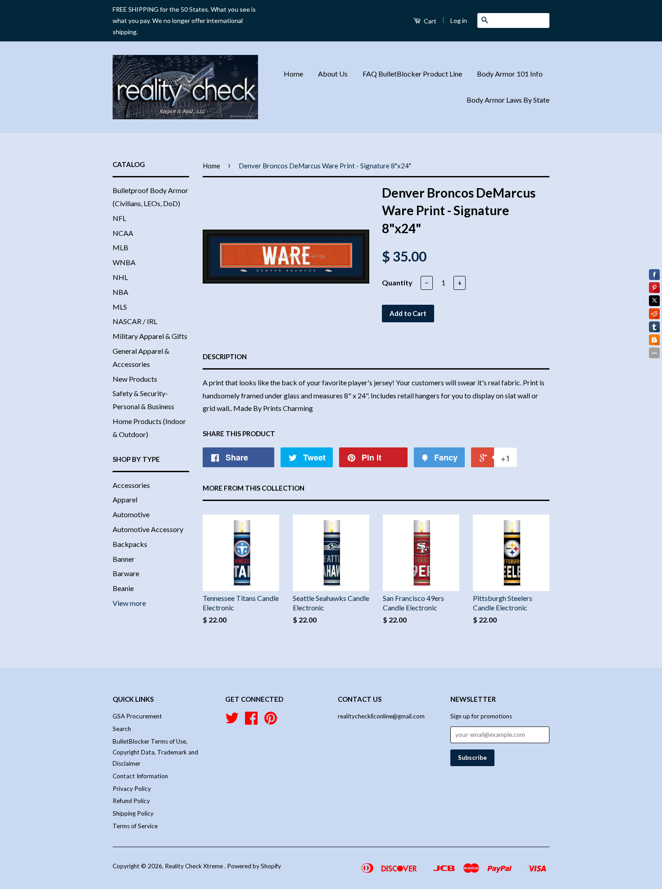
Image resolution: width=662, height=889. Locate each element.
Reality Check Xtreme (194, 866)
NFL (119, 218)
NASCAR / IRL (135, 321)
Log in (458, 20)
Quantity (397, 282)
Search (122, 728)
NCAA (123, 233)
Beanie (123, 588)
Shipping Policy (133, 813)
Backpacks (130, 544)
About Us (333, 73)
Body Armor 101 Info (510, 73)
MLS (120, 306)
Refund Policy (131, 800)
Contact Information (140, 776)
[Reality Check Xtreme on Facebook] (251, 721)
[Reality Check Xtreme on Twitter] (232, 721)
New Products (135, 379)
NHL (120, 277)
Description (225, 356)
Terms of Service (135, 826)
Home (293, 73)
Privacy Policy (132, 788)
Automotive (131, 514)
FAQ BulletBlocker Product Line (412, 73)
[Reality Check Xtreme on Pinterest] (270, 721)
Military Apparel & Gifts (150, 336)
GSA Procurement (137, 716)
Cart (429, 21)
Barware (126, 573)
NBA (120, 292)
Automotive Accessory (148, 529)
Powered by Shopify (254, 866)
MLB (120, 247)
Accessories (131, 485)
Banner (124, 559)
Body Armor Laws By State (508, 99)
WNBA (124, 262)
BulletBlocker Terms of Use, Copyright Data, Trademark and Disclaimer (155, 752)
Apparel (125, 499)
